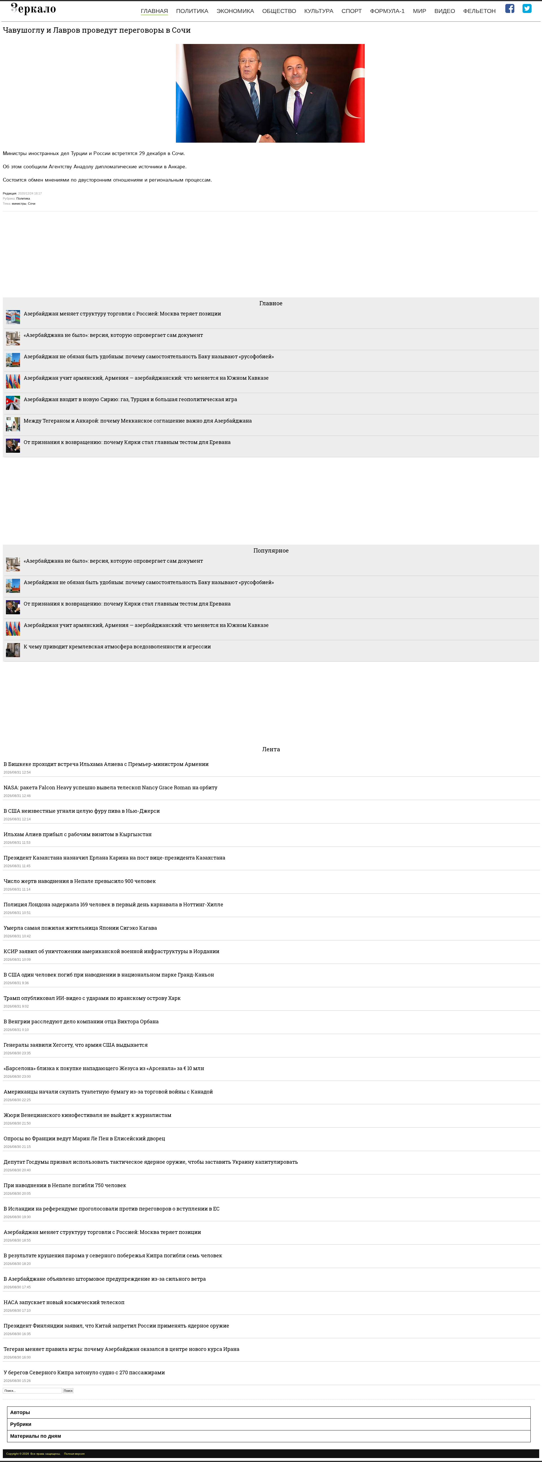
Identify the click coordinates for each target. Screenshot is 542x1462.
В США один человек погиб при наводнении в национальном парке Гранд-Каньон (109, 974)
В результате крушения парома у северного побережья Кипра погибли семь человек (113, 1255)
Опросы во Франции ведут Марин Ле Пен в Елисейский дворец (84, 1138)
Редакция (9, 193)
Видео (444, 11)
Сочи (31, 203)
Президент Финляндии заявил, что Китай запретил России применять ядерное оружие (116, 1325)
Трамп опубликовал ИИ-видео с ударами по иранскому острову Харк (92, 998)
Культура (318, 11)
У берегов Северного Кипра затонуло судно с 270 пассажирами (84, 1372)
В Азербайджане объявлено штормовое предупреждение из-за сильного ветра (105, 1278)
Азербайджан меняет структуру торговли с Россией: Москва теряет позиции (122, 313)
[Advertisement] (172, 253)
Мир (419, 11)
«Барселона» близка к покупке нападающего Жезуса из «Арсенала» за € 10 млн (104, 1068)
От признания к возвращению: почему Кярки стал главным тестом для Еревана (127, 442)
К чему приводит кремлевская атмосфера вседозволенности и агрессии (117, 646)
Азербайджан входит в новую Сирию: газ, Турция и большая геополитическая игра (130, 399)
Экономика (235, 11)
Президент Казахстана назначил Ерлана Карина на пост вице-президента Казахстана (114, 857)
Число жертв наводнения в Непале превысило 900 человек (80, 881)
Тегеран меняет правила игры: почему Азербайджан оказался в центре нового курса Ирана (121, 1349)
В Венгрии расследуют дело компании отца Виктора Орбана (81, 1021)
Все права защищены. (45, 1453)
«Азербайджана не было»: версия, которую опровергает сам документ (113, 335)
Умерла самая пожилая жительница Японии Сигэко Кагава (80, 927)
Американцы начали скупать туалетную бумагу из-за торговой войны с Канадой (108, 1091)
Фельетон (479, 11)
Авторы (20, 1412)
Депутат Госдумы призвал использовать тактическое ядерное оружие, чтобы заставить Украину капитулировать (151, 1161)
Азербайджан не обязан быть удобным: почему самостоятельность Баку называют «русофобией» (149, 356)
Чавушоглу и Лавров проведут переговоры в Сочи (97, 30)
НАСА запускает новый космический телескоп (64, 1302)
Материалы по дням (35, 1436)
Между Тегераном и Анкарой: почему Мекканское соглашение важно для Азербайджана (138, 420)
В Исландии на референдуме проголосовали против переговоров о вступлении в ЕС (112, 1208)
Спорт (352, 11)
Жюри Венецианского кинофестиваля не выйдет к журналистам (87, 1115)
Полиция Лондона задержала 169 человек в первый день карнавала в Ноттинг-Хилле (113, 904)
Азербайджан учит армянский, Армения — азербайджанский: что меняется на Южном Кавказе (146, 377)
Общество (279, 11)
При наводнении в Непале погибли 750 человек (65, 1185)
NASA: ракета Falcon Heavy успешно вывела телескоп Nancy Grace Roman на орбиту (110, 787)
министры (19, 203)
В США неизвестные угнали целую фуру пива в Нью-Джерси (82, 810)
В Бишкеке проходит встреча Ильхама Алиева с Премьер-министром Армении (106, 764)
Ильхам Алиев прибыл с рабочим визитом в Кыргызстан (78, 834)
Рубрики (20, 1424)
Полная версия (74, 1453)
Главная (154, 11)
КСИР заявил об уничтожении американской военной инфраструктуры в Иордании (111, 951)
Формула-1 (387, 11)
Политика (192, 11)
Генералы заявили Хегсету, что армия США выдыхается (76, 1044)
